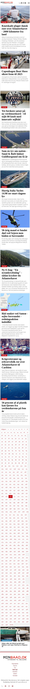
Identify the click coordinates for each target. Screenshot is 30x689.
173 (22, 496)
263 (19, 536)
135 (10, 481)
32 (22, 438)
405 (15, 600)
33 (25, 438)
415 (2, 606)
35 (5, 441)
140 (2, 484)
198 (10, 508)
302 (6, 554)
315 (6, 560)
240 (11, 527)
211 (6, 515)
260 (6, 536)
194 (22, 505)
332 (19, 567)
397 (7, 597)
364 (11, 582)
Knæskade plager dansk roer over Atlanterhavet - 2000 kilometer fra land (15, 30)
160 (26, 490)
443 (2, 618)
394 (23, 594)
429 (2, 612)
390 (7, 594)
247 (11, 530)
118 (25, 472)
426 (19, 609)
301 (2, 554)
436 (2, 615)
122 (14, 475)
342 (2, 573)
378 (15, 588)
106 (6, 469)
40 (23, 441)
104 (25, 466)
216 (26, 515)
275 (10, 542)
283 (14, 545)
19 (5, 435)
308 (7, 557)
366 (19, 582)
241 (15, 527)
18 (2, 435)
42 (2, 444)
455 (23, 621)
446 (15, 618)
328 (2, 567)
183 (6, 502)
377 (11, 588)
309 (11, 557)
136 (14, 481)
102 (17, 466)
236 (23, 524)
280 (2, 545)
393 (19, 594)
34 (2, 441)
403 (7, 600)
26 (2, 438)
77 (12, 457)
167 (27, 493)
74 (2, 457)
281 (6, 545)
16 (24, 432)
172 (18, 496)
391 (11, 594)
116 (18, 472)
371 (15, 585)
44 (9, 444)
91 (5, 463)
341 (27, 570)
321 (2, 563)
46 (16, 444)
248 (15, 530)
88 (22, 460)
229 (22, 521)
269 (15, 539)
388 (27, 591)
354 (23, 576)
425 (15, 609)
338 (15, 570)
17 (27, 432)
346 (19, 573)
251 (27, 530)
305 (19, 554)
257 (23, 533)
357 (7, 579)
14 (17, 432)
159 (22, 490)
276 (15, 542)
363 (7, 582)
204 (7, 512)
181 (26, 499)
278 (23, 542)
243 (23, 527)
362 (2, 582)
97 (26, 463)
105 (2, 469)
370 (11, 585)
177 (10, 499)
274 (6, 542)
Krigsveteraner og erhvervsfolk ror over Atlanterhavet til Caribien (13, 363)
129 (14, 478)
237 (27, 524)
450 (2, 621)
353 (19, 576)
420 (22, 606)
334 (27, 567)
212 (10, 515)
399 (15, 597)
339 (19, 570)
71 (19, 454)
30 (15, 438)
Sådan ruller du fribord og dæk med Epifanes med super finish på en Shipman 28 (14, 645)
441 (23, 615)
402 (2, 600)
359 (15, 579)
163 (10, 493)
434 (23, 612)
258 (27, 533)
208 (23, 512)
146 (26, 484)
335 (2, 570)
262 (15, 536)
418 (14, 606)
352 (15, 576)
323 (10, 563)
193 (18, 505)
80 (23, 457)
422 (2, 609)
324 (14, 563)
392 (15, 594)
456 (27, 621)
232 (6, 524)
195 (26, 505)
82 (2, 460)
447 (19, 618)
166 (23, 493)
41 (26, 441)
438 (11, 615)
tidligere (3, 429)
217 (2, 518)
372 (19, 585)
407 (24, 600)
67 (5, 454)
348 (27, 573)
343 (6, 573)
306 (23, 554)
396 (2, 597)
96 (22, 463)
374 (27, 585)
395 (27, 594)
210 (2, 515)
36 (9, 441)
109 (19, 469)
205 (11, 512)
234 (14, 524)
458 (7, 625)
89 (26, 460)
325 (18, 563)
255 (15, 533)
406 (19, 600)
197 (6, 508)
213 (14, 515)
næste (11, 625)
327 (27, 563)
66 (2, 454)
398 (11, 597)
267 (7, 539)
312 (23, 557)
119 (2, 475)
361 (23, 579)
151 (18, 487)
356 (2, 579)
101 (13, 466)
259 (2, 536)
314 (2, 560)
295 (6, 551)
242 (19, 527)
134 (6, 481)
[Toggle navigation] (29, 3)
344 (11, 573)
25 (25, 435)
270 (19, 539)
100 (9, 466)
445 (11, 618)
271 (23, 539)
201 (23, 508)
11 (8, 432)
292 (23, 548)
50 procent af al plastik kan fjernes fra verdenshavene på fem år (14, 407)
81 (26, 457)
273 (2, 542)
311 (19, 557)
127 (6, 478)
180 (22, 499)
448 (23, 618)
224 (2, 521)
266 (2, 539)
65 (26, 450)
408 (2, 603)
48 (22, 444)
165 (18, 493)
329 (6, 567)
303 (11, 554)
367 (24, 582)
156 (10, 490)
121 (10, 475)
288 (6, 548)
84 (9, 460)
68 (9, 454)
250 (23, 530)
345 (15, 573)
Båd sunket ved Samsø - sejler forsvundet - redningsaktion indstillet (15, 317)
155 (6, 490)
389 (2, 594)
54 (15, 447)
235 (18, 524)
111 (26, 469)
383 (6, 591)
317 (14, 560)
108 (15, 469)
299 (23, 551)
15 (21, 432)
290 (15, 548)
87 (19, 460)
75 (5, 457)
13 (14, 432)
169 (6, 496)
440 (19, 615)
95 (19, 463)
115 (14, 472)
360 (19, 579)
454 (19, 621)
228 (18, 521)
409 (7, 603)
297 (15, 551)
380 (23, 588)
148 (6, 487)
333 (23, 567)
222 (22, 518)
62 (16, 450)
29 (12, 438)
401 (23, 597)
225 (6, 521)
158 (18, 490)
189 (2, 505)
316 (10, 560)
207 (19, 512)
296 (11, 551)
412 (19, 603)
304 (15, 554)
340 (23, 570)
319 (22, 560)
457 (2, 625)
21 (12, 435)
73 (26, 454)
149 (10, 487)
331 (15, 567)
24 (22, 435)
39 (19, 441)
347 (23, 573)
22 (15, 435)
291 (19, 548)
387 (23, 591)
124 (22, 475)
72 (23, 454)
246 (6, 530)
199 (14, 508)
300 (27, 551)
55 (19, 447)
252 (2, 533)
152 (22, 487)
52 (9, 447)
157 (14, 490)
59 (5, 450)
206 (15, 512)
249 (19, 530)
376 (7, 588)
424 (10, 609)
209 (27, 512)
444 (7, 618)
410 (11, 603)
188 (26, 502)
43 (5, 444)
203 (2, 512)
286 (27, 545)
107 (11, 469)
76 (9, 457)
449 (27, 618)
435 (27, 612)
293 (27, 548)
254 (10, 533)
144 (18, 484)
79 (19, 457)
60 (9, 450)
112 (2, 472)
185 (14, 502)
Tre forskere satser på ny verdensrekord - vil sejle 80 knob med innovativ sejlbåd (14, 115)
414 (27, 603)
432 (15, 612)
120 (6, 475)
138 (22, 481)
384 (11, 591)
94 (15, 463)
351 (11, 576)
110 (23, 469)
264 (23, 536)
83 (5, 460)
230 (26, 521)
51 (5, 447)
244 (27, 527)
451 (7, 621)
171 (14, 496)
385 (15, 591)
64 (23, 450)
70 (16, 454)
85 (12, 460)
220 (14, 518)
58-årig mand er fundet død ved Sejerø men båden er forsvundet (14, 233)
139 (26, 481)
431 (11, 612)
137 (18, 481)
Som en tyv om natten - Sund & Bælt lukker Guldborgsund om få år (15, 154)
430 (6, 612)
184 (10, 502)
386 (19, 591)
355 (27, 576)
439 (15, 615)
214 (18, 515)
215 (22, 515)
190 (6, 505)
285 (23, 545)
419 (18, 606)
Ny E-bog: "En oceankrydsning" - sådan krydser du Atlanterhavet (12, 274)
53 (12, 447)
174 (26, 496)
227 (14, 521)
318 (18, 560)
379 (19, 588)
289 (11, 548)
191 (10, 505)
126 (2, 478)
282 (10, 545)
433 (19, 612)
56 (22, 447)
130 (18, 478)
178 (14, 499)
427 (23, 609)
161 (2, 493)
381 (27, 588)
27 (5, 438)
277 (19, 542)
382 (2, 591)
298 (19, 551)
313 (27, 557)
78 (16, 457)
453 (15, 621)
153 (26, 487)
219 (10, 518)
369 (7, 585)
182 (2, 502)
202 (27, 508)
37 (12, 441)
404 (11, 600)
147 (2, 487)
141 (6, 484)
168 (2, 496)
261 (11, 536)
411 (15, 603)
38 (16, 441)
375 (2, 588)
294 (2, 551)
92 (9, 463)
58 (2, 450)
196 (2, 508)
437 (7, 615)
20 (8, 435)
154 (2, 490)
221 (18, 518)
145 (22, 484)
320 (26, 560)
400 (19, 597)
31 (19, 438)
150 (14, 487)
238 (2, 527)
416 (6, 606)
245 (2, 530)
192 (14, 505)
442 (27, 615)
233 (10, 524)
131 (22, 478)
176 (6, 499)
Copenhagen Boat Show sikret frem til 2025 (15, 73)
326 (23, 563)
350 (7, 576)
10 (4, 432)
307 (2, 557)
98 (2, 466)
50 (2, 447)
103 (21, 466)
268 (11, 539)
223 (26, 518)
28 (9, 438)
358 (11, 579)
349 (2, 576)
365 (15, 582)
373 (23, 585)
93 (12, 463)
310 (15, 557)
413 (23, 603)
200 (18, 508)
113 (6, 472)
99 (5, 466)
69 (13, 454)
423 (6, 609)
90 (2, 463)
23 (18, 435)
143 (14, 484)
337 (11, 570)
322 (6, 563)
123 (18, 475)
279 (27, 542)
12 (11, 432)
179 (18, 499)
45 (12, 444)
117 (21, 472)
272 (27, 539)
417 (10, 606)
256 (19, 533)
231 (2, 524)
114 (10, 472)
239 (6, 527)
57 (26, 447)
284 (19, 545)
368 (2, 585)
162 (6, 493)
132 (26, 478)
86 (16, 460)
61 (12, 450)
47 (19, 444)
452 (11, 621)
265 (27, 536)
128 (10, 478)
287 (2, 548)
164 (14, 493)
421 (27, 606)
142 (10, 484)
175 (2, 499)
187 (22, 502)
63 (19, 450)
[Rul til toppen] (28, 687)
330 (11, 567)
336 (7, 570)
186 (18, 502)
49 (26, 444)
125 (26, 475)
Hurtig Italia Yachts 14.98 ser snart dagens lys (14, 193)
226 (10, 521)
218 (6, 518)
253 (6, 533)
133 (2, 481)
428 (27, 609)
